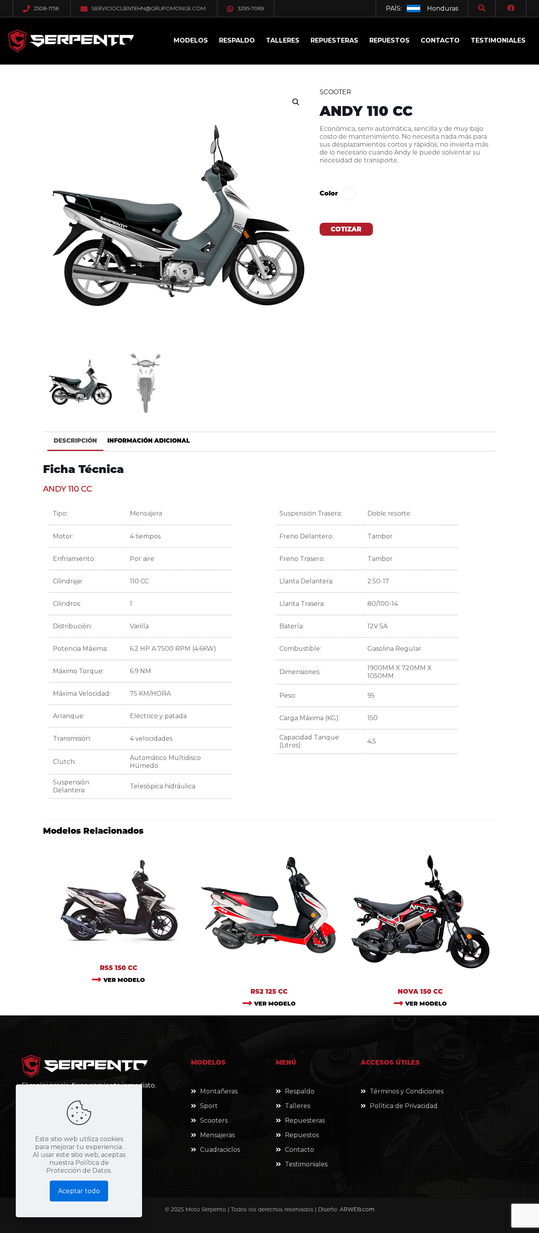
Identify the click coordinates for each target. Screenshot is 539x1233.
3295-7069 (251, 8)
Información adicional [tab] (148, 440)
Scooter (335, 92)
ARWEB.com (357, 1209)
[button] (296, 102)
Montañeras (219, 1091)
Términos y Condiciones (407, 1091)
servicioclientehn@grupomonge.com (149, 8)
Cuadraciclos (220, 1149)
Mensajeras (217, 1135)
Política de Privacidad (404, 1106)
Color (329, 193)
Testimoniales (306, 1164)
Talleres (297, 1106)
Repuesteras (305, 1120)
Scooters (214, 1120)
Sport (209, 1106)
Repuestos (302, 1135)
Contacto (299, 1149)
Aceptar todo (79, 1191)
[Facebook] (511, 8)
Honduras (442, 8)
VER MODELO (124, 979)
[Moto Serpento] (71, 40)
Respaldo (299, 1091)
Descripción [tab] (75, 440)
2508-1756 (46, 8)
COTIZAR (346, 229)
